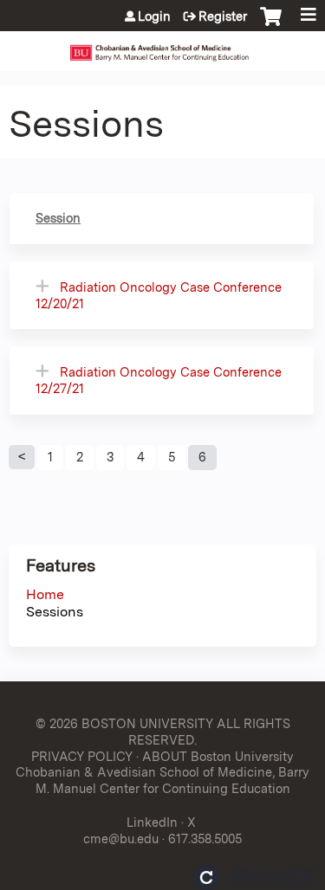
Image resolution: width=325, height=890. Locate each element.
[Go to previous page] (22, 457)
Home (45, 594)
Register (222, 16)
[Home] (162, 46)
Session (58, 217)
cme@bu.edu (121, 838)
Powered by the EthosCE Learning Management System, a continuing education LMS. (254, 877)
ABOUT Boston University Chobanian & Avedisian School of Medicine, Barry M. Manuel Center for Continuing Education (162, 772)
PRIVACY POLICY (82, 756)
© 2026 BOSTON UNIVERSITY (124, 723)
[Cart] (271, 25)
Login (154, 16)
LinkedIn (152, 822)
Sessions (54, 611)
